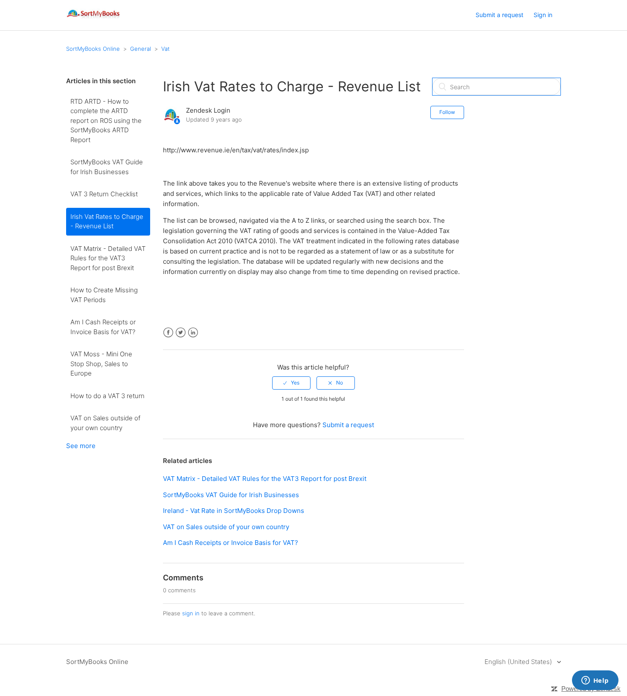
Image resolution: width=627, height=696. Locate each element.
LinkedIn (193, 332)
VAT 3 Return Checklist (104, 194)
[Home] (93, 19)
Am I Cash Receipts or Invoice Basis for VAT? (103, 327)
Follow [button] (447, 112)
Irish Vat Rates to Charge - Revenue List (106, 221)
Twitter (180, 332)
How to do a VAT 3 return (107, 396)
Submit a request (499, 14)
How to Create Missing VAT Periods (104, 295)
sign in (191, 613)
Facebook (168, 332)
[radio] (291, 382)
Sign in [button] (543, 14)
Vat (165, 48)
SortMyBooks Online (93, 48)
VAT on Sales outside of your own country (105, 423)
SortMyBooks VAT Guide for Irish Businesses (106, 167)
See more (81, 446)
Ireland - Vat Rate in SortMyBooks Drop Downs (233, 511)
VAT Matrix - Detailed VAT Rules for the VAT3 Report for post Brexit (107, 258)
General (140, 48)
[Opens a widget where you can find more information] (595, 681)
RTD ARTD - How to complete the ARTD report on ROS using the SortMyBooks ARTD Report (106, 120)
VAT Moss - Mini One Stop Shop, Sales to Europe (101, 363)
